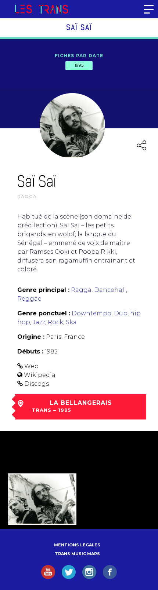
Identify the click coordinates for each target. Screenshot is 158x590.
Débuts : (30, 351)
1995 (79, 65)
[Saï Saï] (42, 499)
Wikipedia (39, 374)
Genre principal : (43, 289)
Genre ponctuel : (43, 313)
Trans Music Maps (77, 553)
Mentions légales (77, 544)
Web (31, 366)
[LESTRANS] (41, 9)
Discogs (36, 383)
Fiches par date (79, 55)
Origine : (30, 336)
